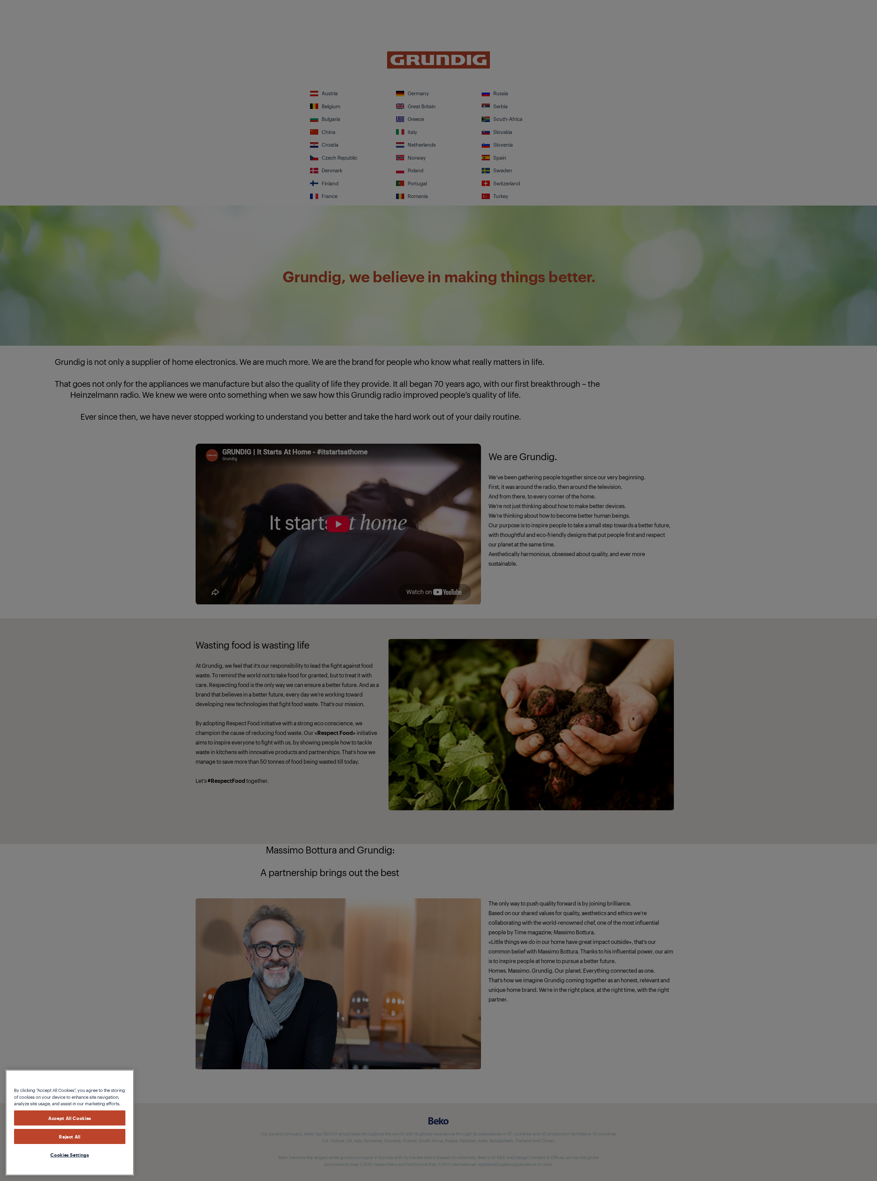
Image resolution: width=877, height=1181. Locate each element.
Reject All (70, 1136)
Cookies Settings (69, 1155)
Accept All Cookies (69, 1118)
